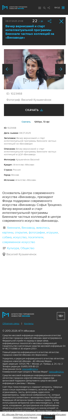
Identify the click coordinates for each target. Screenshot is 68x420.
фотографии (37, 232)
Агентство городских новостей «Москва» (14, 7)
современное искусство (18, 242)
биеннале (13, 227)
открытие (21, 232)
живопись (42, 227)
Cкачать (26, 121)
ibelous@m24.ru (56, 371)
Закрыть (61, 21)
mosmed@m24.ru (30, 369)
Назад (7, 69)
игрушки (52, 232)
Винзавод (28, 227)
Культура (13, 248)
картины (7, 232)
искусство (20, 237)
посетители (35, 237)
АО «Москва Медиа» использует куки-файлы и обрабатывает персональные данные (34, 416)
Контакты (29, 323)
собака (7, 237)
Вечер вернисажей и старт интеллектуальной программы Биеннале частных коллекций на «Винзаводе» (29, 32)
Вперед (60, 69)
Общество (27, 248)
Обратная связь (10, 323)
